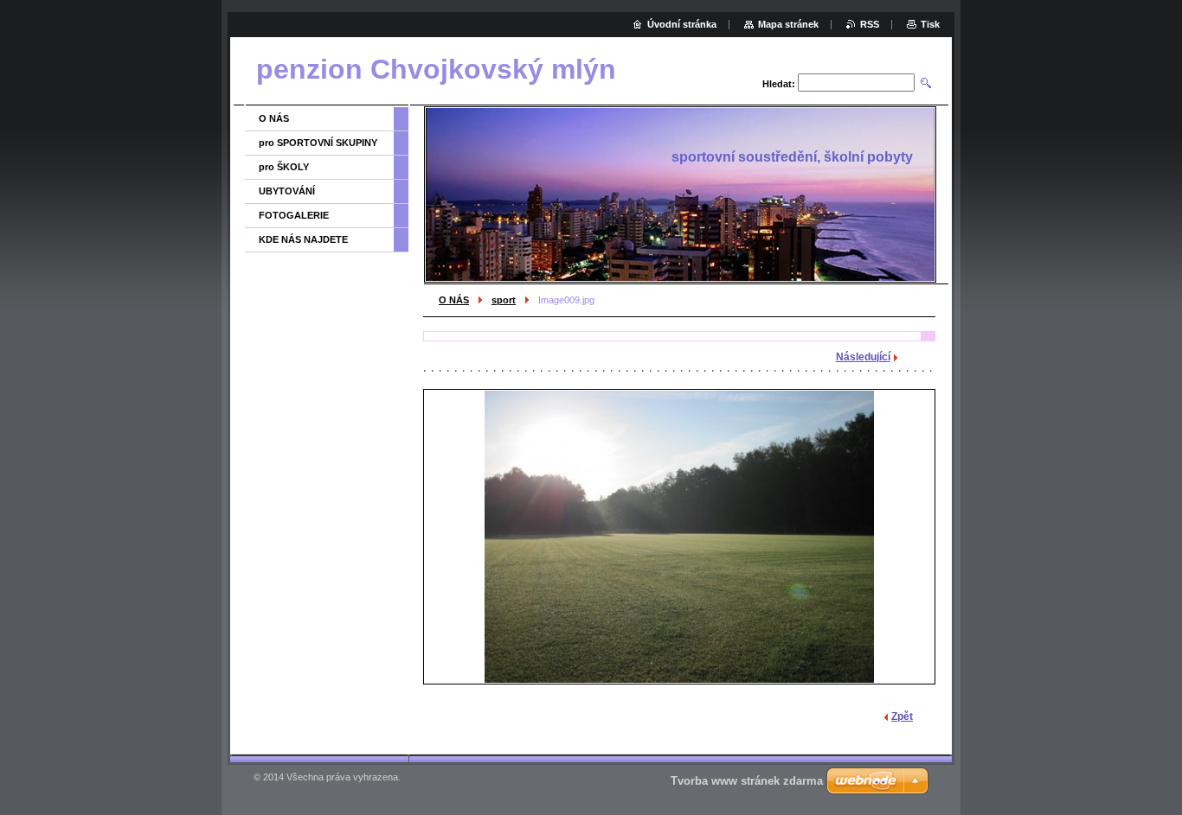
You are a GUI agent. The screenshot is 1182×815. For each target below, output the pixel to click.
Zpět (902, 716)
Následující (863, 357)
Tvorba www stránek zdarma (747, 780)
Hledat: (778, 84)
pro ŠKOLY (284, 167)
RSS (869, 24)
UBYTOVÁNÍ (287, 191)
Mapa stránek (788, 24)
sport (503, 300)
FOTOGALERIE (294, 215)
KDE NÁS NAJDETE (303, 239)
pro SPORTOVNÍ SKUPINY (318, 142)
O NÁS (454, 300)
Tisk (930, 24)
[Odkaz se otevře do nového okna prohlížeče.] (679, 536)
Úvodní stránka (681, 24)
